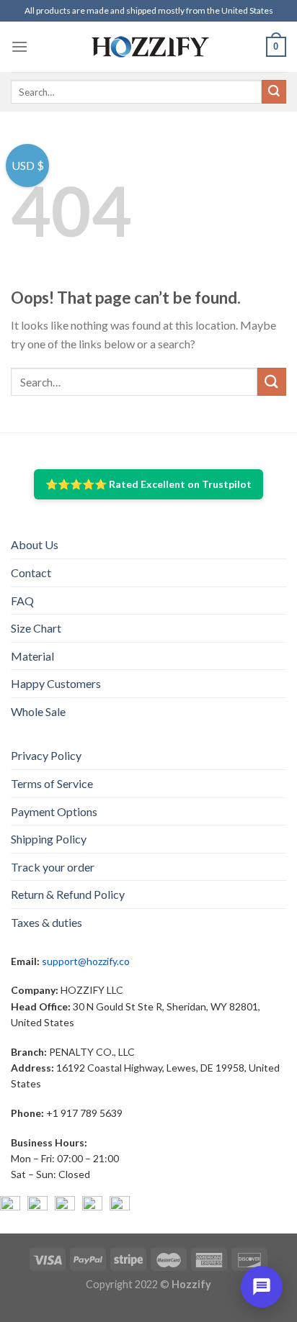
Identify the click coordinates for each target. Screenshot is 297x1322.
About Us (34, 544)
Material (32, 656)
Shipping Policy (49, 839)
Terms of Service (52, 783)
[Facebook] (10, 1206)
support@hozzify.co (86, 961)
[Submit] (274, 92)
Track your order (52, 867)
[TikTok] (120, 1206)
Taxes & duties (46, 922)
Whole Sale (38, 711)
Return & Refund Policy (68, 894)
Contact (31, 572)
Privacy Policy (46, 755)
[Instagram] (37, 1206)
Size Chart (36, 628)
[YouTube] (65, 1206)
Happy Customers (56, 683)
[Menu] (19, 46)
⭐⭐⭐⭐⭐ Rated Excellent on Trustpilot (148, 484)
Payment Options (54, 811)
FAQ (22, 600)
